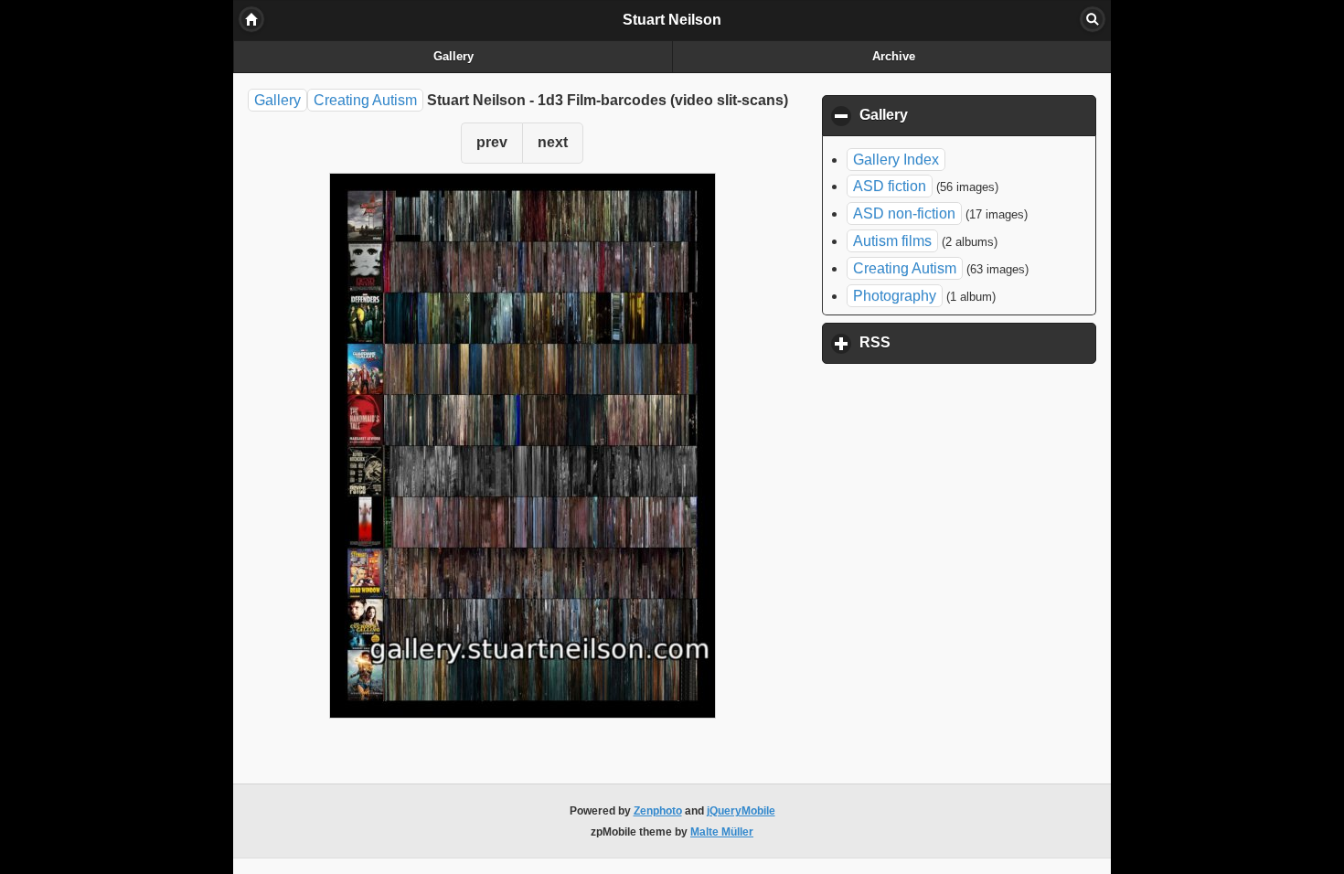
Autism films (892, 241)
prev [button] (491, 142)
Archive (893, 56)
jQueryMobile (741, 811)
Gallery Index (896, 159)
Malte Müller (721, 832)
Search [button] (1092, 19)
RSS (960, 342)
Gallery (453, 56)
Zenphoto (658, 811)
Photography (894, 296)
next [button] (553, 142)
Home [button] (251, 19)
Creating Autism (365, 100)
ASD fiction (889, 186)
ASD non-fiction (904, 213)
